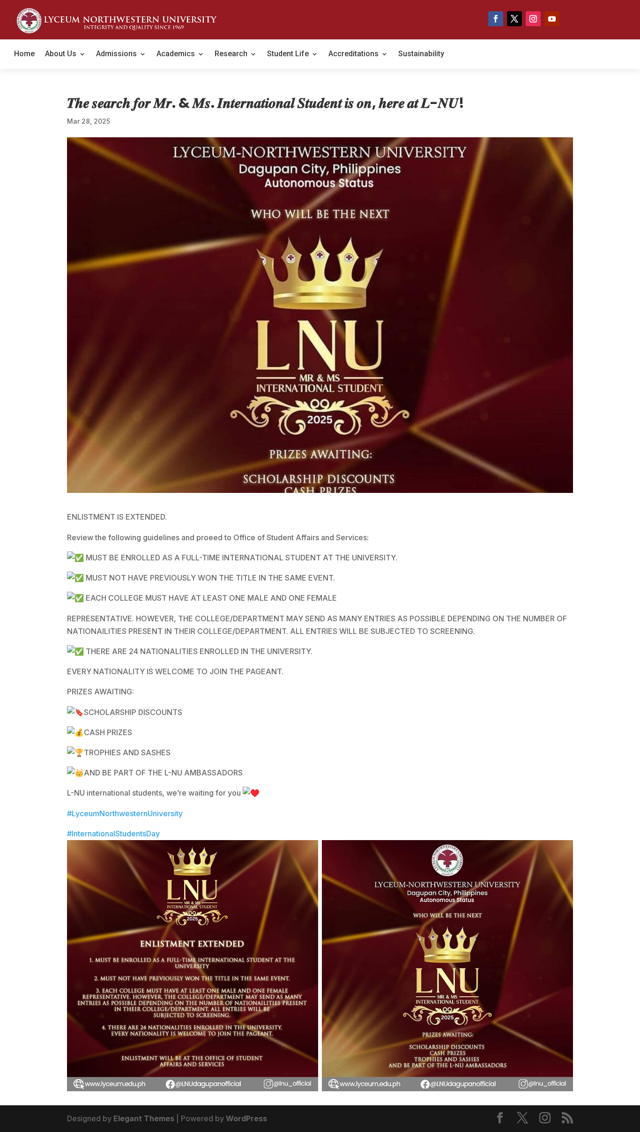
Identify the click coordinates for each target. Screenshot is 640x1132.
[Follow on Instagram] (533, 18)
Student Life (288, 54)
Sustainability (421, 54)
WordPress (246, 1118)
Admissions (116, 54)
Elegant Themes (143, 1118)
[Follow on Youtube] (551, 18)
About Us (60, 54)
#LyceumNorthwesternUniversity (125, 813)
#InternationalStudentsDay (113, 833)
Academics (175, 54)
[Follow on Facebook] (495, 18)
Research (231, 54)
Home (24, 54)
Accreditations (353, 54)
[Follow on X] (514, 18)
